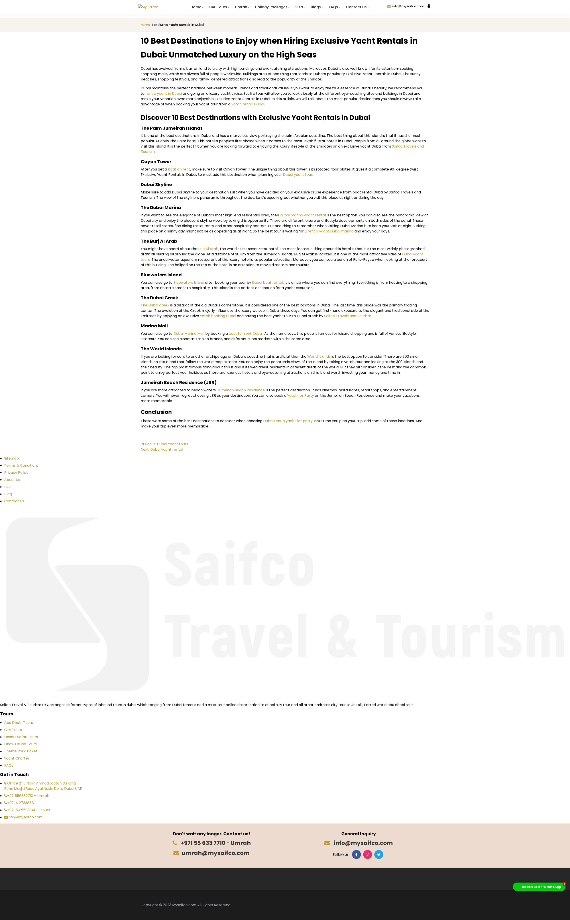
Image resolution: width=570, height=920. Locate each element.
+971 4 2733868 (20, 802)
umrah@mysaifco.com (216, 853)
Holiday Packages (271, 7)
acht (300, 174)
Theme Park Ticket (20, 751)
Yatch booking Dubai (218, 315)
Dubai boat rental (267, 282)
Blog (8, 494)
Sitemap (11, 458)
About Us (12, 479)
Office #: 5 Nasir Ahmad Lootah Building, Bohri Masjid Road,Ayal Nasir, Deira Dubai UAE (43, 786)
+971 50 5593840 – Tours (28, 810)
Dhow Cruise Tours (20, 744)
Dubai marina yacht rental (303, 215)
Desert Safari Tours (21, 736)
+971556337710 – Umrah (28, 795)
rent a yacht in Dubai (163, 93)
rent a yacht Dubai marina (330, 231)
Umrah (241, 7)
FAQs (333, 7)
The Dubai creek (155, 305)
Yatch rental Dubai (247, 104)
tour (308, 174)
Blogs (316, 7)
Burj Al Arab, (208, 248)
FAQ (8, 486)
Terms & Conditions (21, 465)
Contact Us (356, 7)
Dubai (288, 174)
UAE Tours (218, 7)
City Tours (13, 729)
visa (299, 7)
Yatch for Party (300, 395)
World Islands (319, 356)
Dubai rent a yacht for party (288, 420)
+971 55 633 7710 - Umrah (215, 843)
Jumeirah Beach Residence (241, 390)
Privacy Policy (16, 472)
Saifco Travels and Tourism (347, 315)
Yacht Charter (16, 758)
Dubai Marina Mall (188, 333)
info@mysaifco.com (408, 6)
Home (196, 7)
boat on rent (179, 169)
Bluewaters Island (188, 282)
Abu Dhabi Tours (18, 722)
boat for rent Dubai (246, 333)
